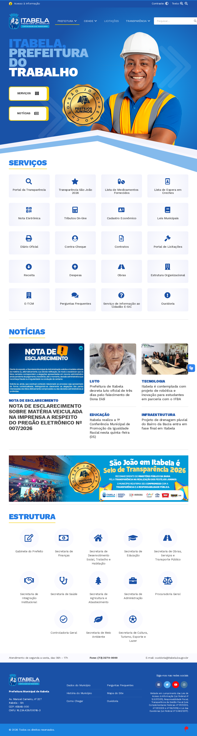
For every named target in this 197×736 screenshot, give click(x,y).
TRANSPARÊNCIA (136, 21)
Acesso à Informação (26, 3)
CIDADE (88, 21)
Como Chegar (75, 701)
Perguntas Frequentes (120, 685)
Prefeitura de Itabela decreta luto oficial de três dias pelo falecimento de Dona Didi (111, 392)
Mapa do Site (115, 693)
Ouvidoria (112, 701)
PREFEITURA (65, 21)
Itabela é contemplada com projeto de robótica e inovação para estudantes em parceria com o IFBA (164, 392)
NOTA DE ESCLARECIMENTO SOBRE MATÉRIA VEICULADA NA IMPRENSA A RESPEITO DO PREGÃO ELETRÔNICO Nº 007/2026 (45, 417)
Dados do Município (79, 685)
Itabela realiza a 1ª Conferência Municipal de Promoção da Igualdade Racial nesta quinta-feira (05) (110, 428)
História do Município (79, 693)
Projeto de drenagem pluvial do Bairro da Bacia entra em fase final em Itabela (164, 424)
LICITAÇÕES (111, 21)
